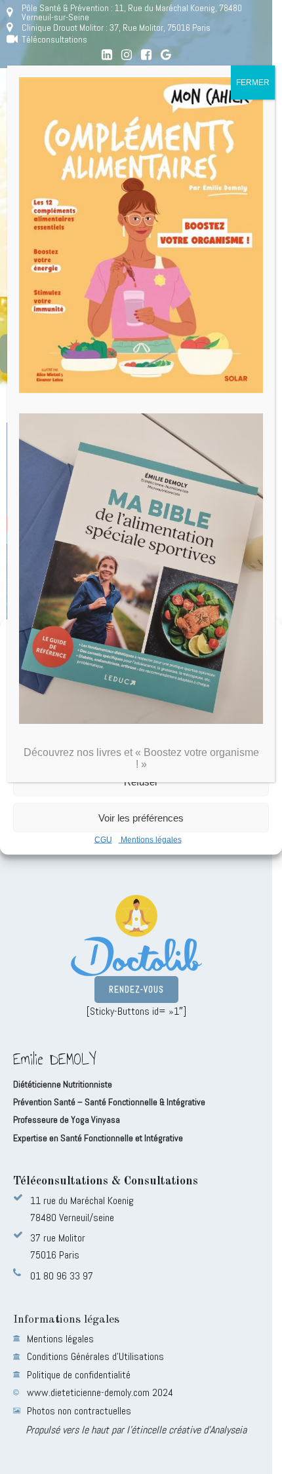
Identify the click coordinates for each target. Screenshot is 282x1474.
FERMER (253, 82)
